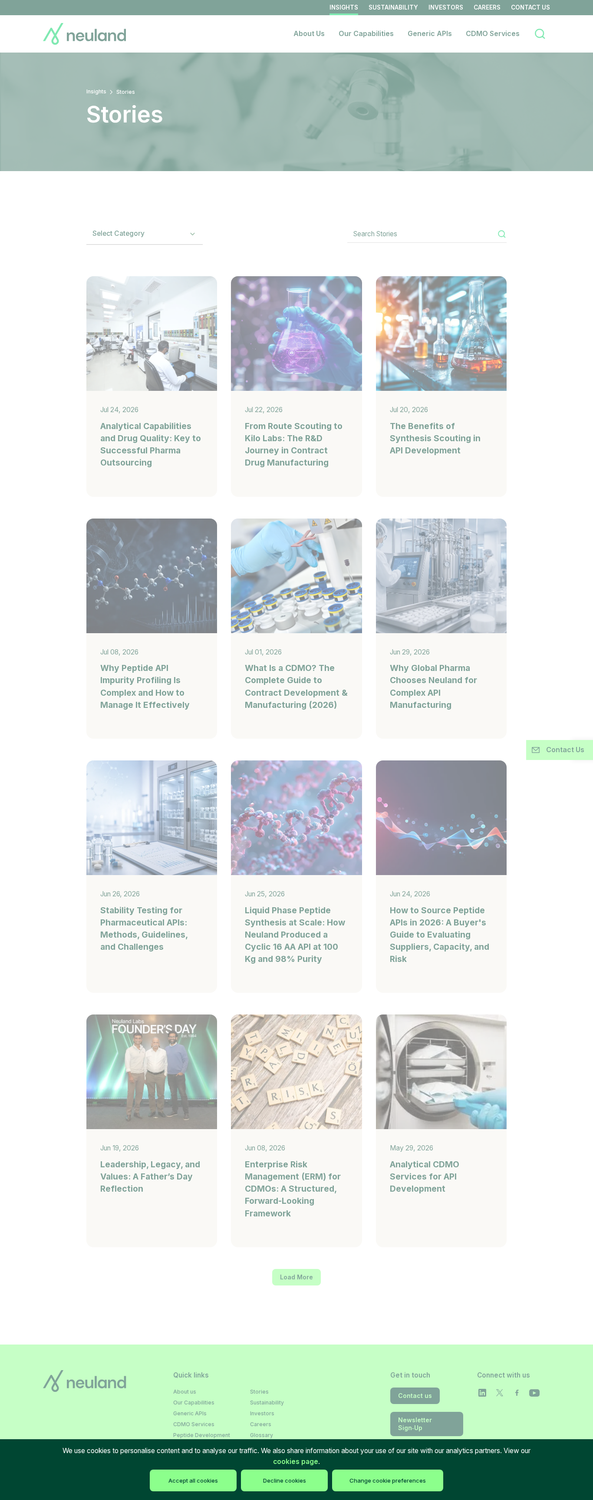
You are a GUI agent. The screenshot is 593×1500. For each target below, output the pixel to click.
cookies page (295, 1461)
